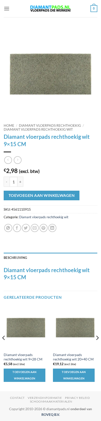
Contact (17, 398)
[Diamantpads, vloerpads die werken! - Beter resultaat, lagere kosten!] (50, 8)
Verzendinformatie (45, 398)
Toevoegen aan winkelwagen (42, 195)
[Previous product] (17, 160)
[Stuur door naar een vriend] (35, 228)
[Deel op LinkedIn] (52, 228)
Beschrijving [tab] (15, 258)
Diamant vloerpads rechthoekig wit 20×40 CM (73, 357)
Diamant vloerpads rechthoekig (50, 125)
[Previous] (4, 348)
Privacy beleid (77, 398)
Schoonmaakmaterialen (51, 401)
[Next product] (8, 160)
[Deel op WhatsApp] (8, 228)
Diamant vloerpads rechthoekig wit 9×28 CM (23, 357)
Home (9, 125)
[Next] (97, 348)
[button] (7, 8)
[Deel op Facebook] (17, 228)
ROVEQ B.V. (50, 414)
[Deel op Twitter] (26, 228)
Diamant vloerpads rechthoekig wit (38, 129)
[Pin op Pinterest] (43, 228)
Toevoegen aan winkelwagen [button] (24, 375)
